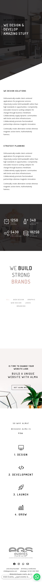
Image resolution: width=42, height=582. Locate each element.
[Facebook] (14, 564)
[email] (27, 564)
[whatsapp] (23, 564)
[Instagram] (19, 564)
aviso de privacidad (13, 569)
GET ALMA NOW (21, 387)
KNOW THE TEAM (13, 43)
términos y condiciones (28, 569)
